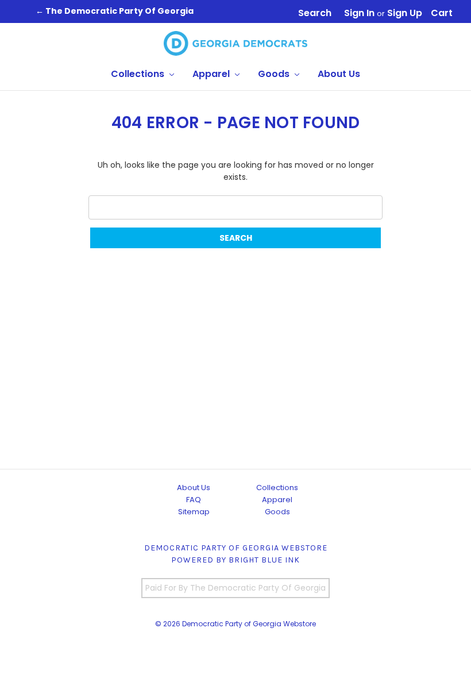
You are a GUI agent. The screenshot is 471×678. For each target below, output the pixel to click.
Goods (275, 73)
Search (314, 13)
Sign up (404, 13)
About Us (339, 73)
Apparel (212, 73)
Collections (139, 73)
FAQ (193, 499)
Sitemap (194, 511)
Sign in (359, 13)
